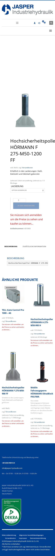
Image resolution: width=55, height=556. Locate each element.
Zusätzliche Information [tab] (34, 246)
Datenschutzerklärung (38, 538)
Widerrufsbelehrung (9, 535)
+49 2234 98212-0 (8, 463)
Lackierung (17, 186)
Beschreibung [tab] (10, 246)
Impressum (23, 538)
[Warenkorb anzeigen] (44, 23)
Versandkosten (27, 168)
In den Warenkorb (26, 206)
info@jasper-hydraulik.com (12, 468)
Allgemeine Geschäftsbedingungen (31, 535)
